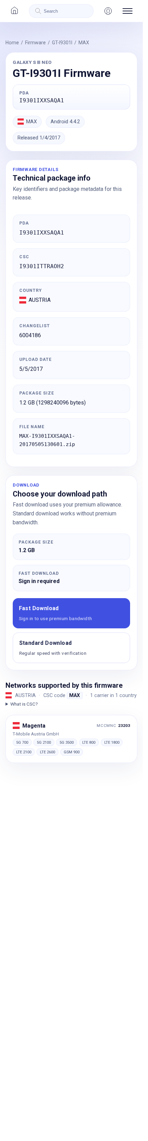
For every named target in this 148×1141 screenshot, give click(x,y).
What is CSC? (24, 704)
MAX (83, 42)
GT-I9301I (62, 42)
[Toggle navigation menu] (128, 11)
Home (12, 42)
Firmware (35, 42)
